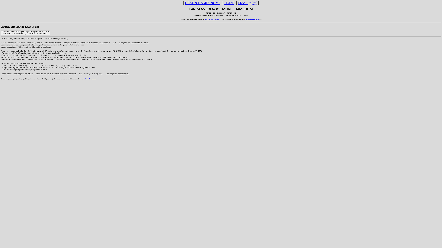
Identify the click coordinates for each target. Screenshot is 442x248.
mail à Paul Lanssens (252, 20)
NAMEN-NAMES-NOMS (202, 3)
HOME (229, 3)
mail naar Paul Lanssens (212, 20)
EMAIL (243, 3)
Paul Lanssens (253, 4)
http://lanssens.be (90, 79)
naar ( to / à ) (253, 2)
